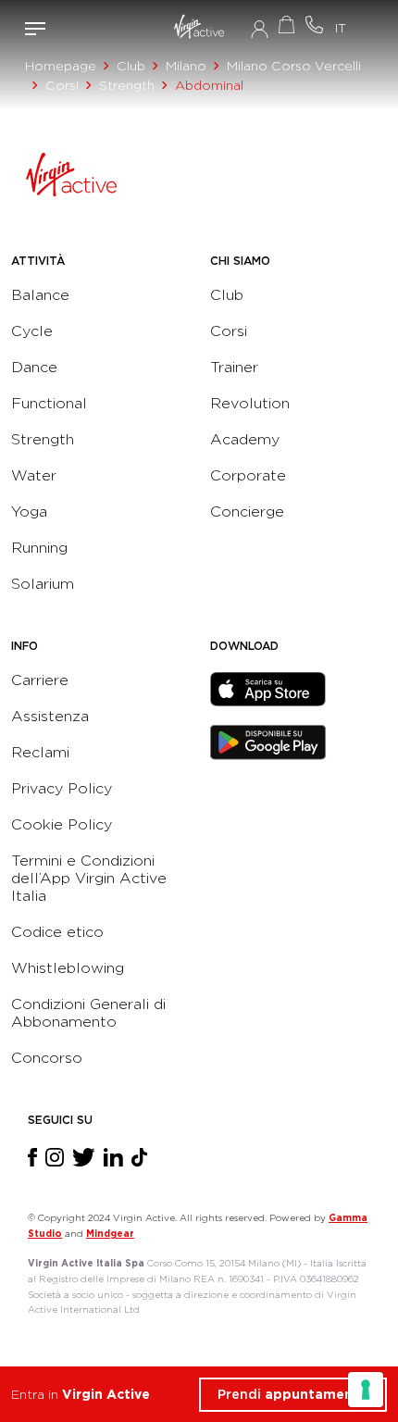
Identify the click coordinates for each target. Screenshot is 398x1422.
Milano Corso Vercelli (294, 65)
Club (131, 65)
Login (259, 28)
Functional (49, 403)
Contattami (314, 24)
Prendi (293, 1394)
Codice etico (57, 932)
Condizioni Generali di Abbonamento (88, 1012)
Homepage (60, 65)
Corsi (62, 85)
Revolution (250, 403)
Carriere (39, 680)
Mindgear (110, 1233)
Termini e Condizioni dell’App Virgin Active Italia (89, 878)
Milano (186, 65)
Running (39, 547)
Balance (40, 295)
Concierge (247, 511)
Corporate (248, 475)
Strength (127, 85)
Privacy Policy (61, 788)
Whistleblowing (67, 968)
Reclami (40, 752)
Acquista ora (287, 24)
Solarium (42, 583)
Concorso (46, 1057)
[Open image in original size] (199, 28)
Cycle (32, 331)
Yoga (29, 511)
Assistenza (50, 716)
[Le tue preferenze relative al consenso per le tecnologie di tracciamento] (365, 1389)
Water (33, 475)
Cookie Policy (61, 824)
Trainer (234, 367)
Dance (34, 367)
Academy (245, 439)
